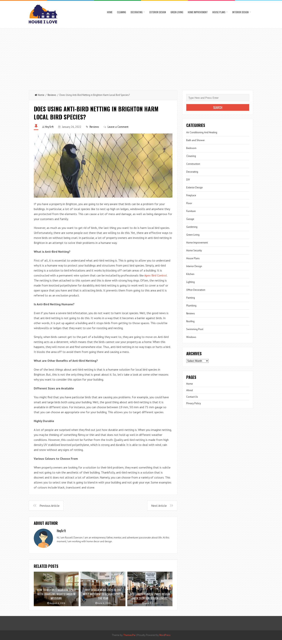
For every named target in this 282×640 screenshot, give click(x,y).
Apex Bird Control (155, 275)
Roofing (190, 321)
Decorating (137, 12)
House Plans (218, 12)
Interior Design (240, 12)
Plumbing (191, 305)
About (189, 390)
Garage (190, 219)
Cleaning (121, 12)
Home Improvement (198, 12)
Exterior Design (157, 12)
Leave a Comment (118, 126)
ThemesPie (129, 635)
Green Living (177, 12)
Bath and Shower (195, 140)
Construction (193, 164)
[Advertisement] (141, 57)
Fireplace (191, 195)
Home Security (194, 250)
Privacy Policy (193, 403)
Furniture (191, 211)
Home (109, 12)
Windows (191, 337)
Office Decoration (195, 289)
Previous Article (49, 506)
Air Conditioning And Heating (201, 132)
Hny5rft (49, 126)
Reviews (52, 95)
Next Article (159, 506)
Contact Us (192, 396)
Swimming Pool (194, 329)
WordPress (165, 635)
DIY (188, 179)
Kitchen (190, 274)
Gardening (191, 227)
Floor (189, 203)
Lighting (190, 282)
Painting (190, 297)
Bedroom (191, 148)
